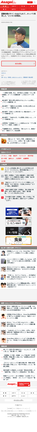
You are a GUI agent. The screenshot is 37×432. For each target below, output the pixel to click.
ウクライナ (22, 156)
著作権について (22, 411)
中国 (10, 156)
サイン (5, 77)
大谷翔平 (18, 158)
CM (2, 77)
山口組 (3, 161)
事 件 (4, 9)
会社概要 (10, 408)
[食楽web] (18, 244)
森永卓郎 (30, 77)
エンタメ (23, 9)
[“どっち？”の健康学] (18, 225)
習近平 (15, 156)
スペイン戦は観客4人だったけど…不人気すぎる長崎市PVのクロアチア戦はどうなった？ (8, 83)
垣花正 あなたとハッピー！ (15, 77)
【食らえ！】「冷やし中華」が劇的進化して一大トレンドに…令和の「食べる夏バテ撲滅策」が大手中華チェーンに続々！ (21, 141)
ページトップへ (18, 400)
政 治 (32, 6)
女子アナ (14, 9)
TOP (30, 2)
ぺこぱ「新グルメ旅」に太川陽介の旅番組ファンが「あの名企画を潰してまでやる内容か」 (28, 83)
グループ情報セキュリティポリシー (21, 408)
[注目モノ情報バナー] (18, 234)
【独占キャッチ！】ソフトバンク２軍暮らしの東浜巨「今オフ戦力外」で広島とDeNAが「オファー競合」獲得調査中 (20, 184)
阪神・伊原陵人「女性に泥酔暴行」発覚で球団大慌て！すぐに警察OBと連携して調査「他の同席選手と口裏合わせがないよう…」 (19, 177)
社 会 (23, 6)
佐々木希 (4, 158)
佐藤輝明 (26, 158)
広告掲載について (31, 411)
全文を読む (18, 63)
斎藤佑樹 (25, 77)
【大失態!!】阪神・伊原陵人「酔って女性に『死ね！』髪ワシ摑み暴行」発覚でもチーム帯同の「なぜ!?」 (20, 198)
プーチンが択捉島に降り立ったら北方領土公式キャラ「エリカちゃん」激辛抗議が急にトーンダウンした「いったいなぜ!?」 (19, 170)
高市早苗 (30, 156)
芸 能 (4, 6)
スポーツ (14, 6)
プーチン (4, 156)
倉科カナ (11, 158)
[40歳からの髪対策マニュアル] (18, 215)
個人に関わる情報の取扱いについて (10, 411)
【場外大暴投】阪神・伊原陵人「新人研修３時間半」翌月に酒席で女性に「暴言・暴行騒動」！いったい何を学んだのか (19, 191)
